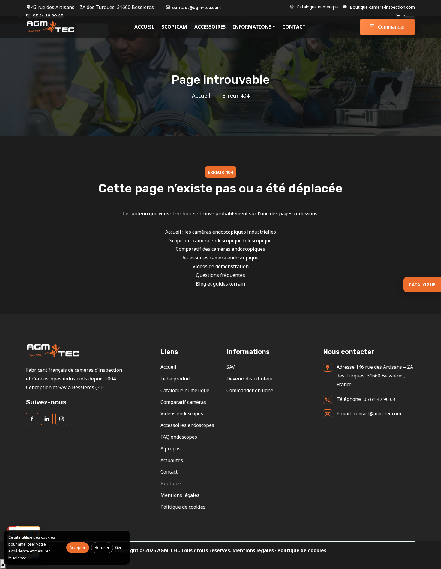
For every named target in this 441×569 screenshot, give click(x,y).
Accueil (144, 26)
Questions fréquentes (220, 275)
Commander (391, 26)
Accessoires (210, 26)
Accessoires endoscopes (187, 425)
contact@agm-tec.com (196, 7)
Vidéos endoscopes (181, 413)
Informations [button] (252, 26)
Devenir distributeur (249, 378)
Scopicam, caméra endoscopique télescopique (221, 240)
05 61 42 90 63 (379, 399)
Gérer (120, 547)
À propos (170, 448)
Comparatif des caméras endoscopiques (220, 249)
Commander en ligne (249, 390)
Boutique (170, 483)
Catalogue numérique (317, 7)
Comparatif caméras (183, 402)
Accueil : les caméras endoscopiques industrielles (220, 232)
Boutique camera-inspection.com (382, 7)
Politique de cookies (183, 507)
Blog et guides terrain (220, 283)
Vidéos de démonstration (221, 266)
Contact (294, 26)
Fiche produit (175, 378)
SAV (230, 367)
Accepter (78, 547)
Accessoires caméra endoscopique (220, 257)
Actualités (171, 460)
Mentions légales (180, 495)
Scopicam (174, 26)
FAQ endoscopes (178, 437)
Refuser (102, 547)
